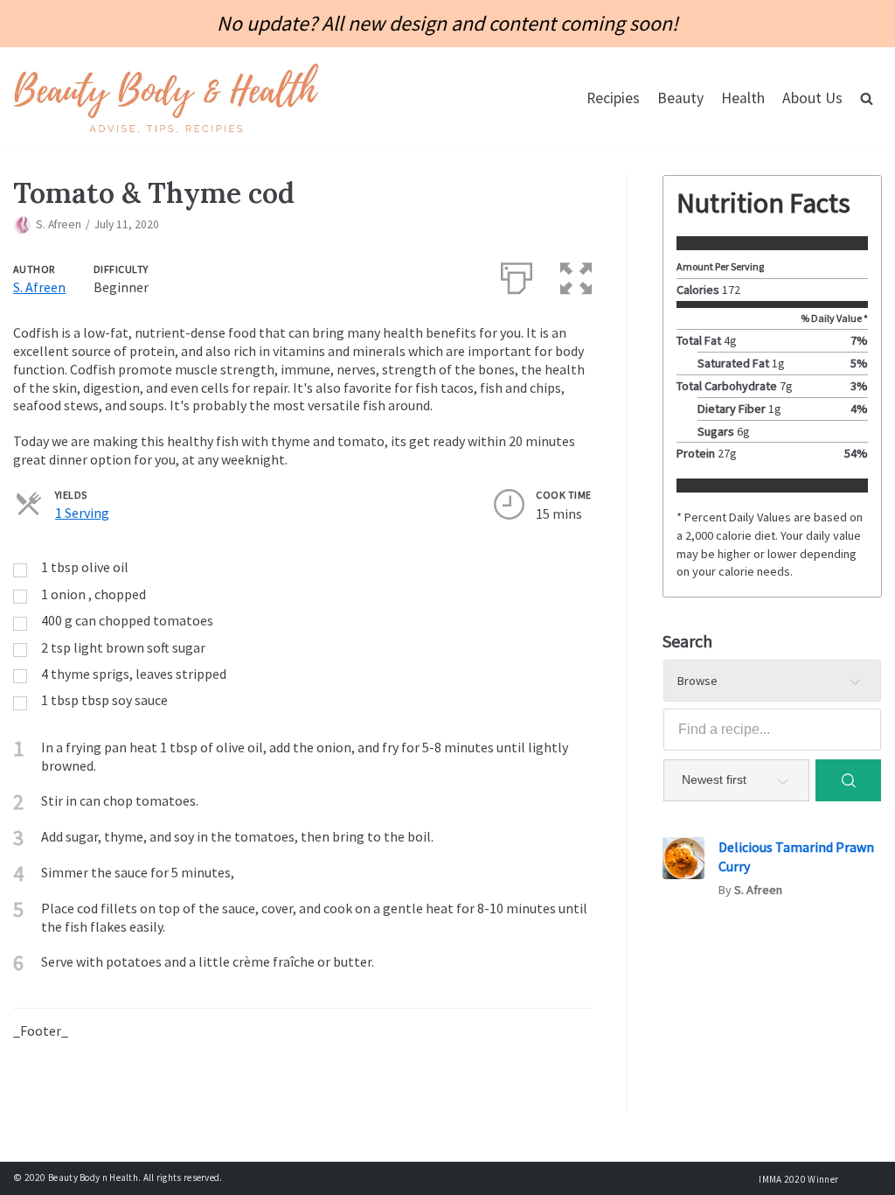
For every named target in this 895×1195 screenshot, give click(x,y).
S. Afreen (58, 224)
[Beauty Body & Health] (166, 97)
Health (743, 98)
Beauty (680, 98)
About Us (812, 98)
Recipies (613, 98)
